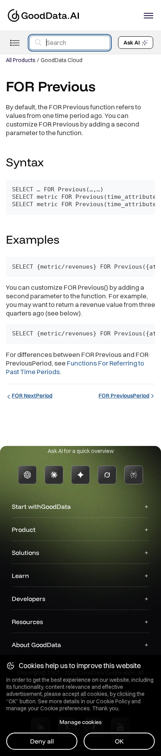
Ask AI (131, 42)
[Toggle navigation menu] (14, 42)
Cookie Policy (113, 701)
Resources (27, 622)
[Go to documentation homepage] (43, 15)
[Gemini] (80, 474)
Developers (28, 599)
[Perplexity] (133, 474)
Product (24, 529)
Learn (20, 575)
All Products (21, 60)
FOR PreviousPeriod (123, 395)
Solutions (25, 552)
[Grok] (107, 474)
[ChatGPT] (27, 474)
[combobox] (69, 43)
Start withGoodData (41, 506)
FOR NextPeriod (32, 395)
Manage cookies (80, 722)
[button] (51, 163)
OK (119, 741)
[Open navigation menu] (148, 15)
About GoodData (36, 645)
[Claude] (54, 474)
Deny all (42, 741)
